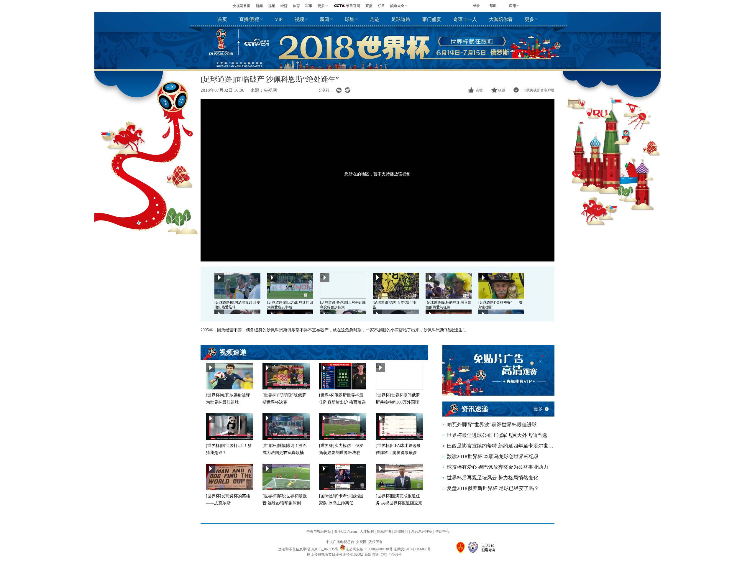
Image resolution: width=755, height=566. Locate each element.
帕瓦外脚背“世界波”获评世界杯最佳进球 (492, 424)
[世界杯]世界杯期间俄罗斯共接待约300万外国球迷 (398, 402)
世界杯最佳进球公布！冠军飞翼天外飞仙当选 (497, 435)
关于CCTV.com (345, 531)
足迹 (374, 19)
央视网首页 (241, 6)
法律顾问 (401, 531)
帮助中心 (442, 531)
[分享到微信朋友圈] (339, 90)
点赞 (479, 90)
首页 (222, 19)
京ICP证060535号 (324, 549)
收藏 (501, 90)
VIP (279, 19)
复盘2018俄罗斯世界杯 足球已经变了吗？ (493, 488)
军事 (308, 6)
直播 (368, 6)
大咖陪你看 (501, 19)
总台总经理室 (421, 531)
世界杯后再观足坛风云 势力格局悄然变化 (492, 478)
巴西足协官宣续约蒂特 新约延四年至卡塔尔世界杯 (500, 446)
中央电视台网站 (318, 531)
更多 (529, 19)
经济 (284, 6)
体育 (296, 6)
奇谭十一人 (465, 19)
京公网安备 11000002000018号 (369, 549)
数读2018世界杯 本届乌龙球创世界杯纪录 (493, 456)
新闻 (259, 6)
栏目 (381, 6)
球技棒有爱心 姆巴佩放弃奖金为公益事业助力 (497, 467)
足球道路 (400, 19)
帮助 (493, 6)
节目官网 (353, 6)
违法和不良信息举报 (294, 549)
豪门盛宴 (431, 19)
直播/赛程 (249, 19)
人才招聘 (367, 531)
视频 (271, 6)
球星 (349, 19)
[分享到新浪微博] (347, 90)
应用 (512, 6)
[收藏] (494, 90)
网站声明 (384, 531)
